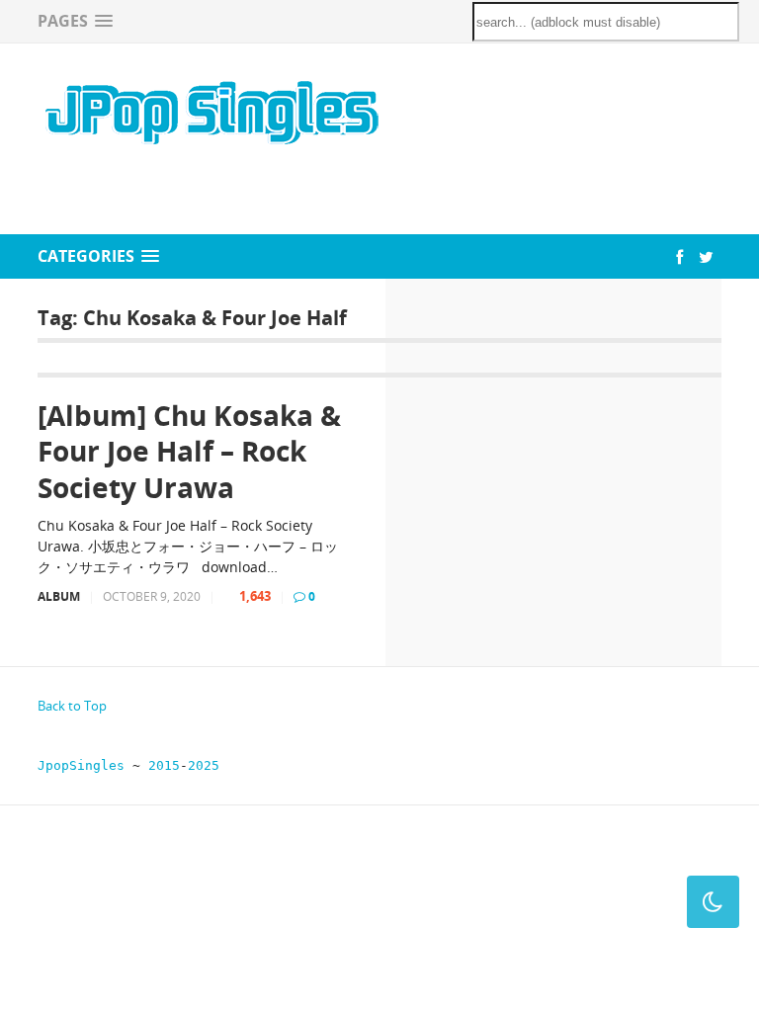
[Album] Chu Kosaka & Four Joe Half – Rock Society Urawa (189, 451)
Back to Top (72, 706)
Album (59, 596)
